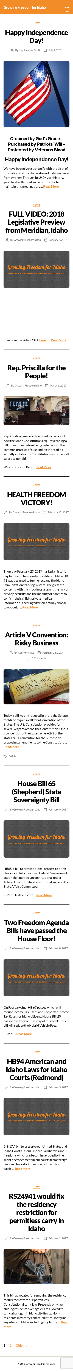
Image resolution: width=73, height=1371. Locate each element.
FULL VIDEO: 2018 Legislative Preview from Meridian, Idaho (36, 222)
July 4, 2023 (55, 50)
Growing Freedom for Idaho (25, 7)
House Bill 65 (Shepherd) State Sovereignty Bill (36, 791)
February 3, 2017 (58, 1087)
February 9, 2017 (58, 809)
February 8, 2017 (58, 948)
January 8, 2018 (58, 239)
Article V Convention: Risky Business (36, 639)
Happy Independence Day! (36, 36)
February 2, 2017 (58, 1238)
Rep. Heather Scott (29, 50)
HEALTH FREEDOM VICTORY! (36, 498)
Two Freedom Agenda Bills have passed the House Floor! (36, 930)
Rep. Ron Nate (26, 652)
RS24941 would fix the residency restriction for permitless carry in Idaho (36, 1212)
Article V (13, 756)
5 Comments (39, 658)
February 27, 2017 (58, 512)
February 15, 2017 (52, 652)
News (36, 23)
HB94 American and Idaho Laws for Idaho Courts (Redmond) (36, 1069)
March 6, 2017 (58, 385)
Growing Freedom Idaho (27, 239)
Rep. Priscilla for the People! (36, 371)
